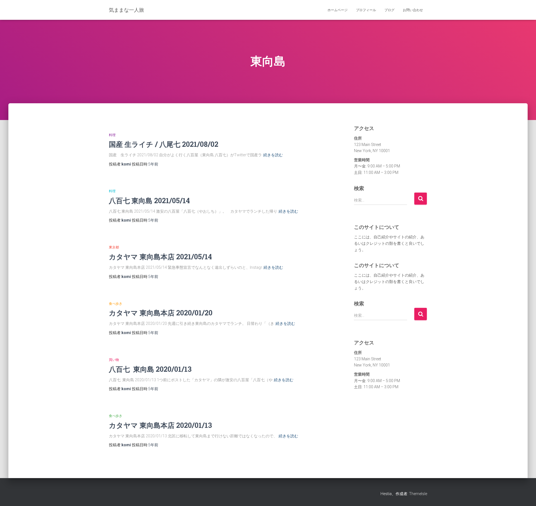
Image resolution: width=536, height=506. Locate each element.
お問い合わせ (413, 10)
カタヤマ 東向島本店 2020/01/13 (160, 425)
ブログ (389, 10)
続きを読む (273, 155)
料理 (112, 135)
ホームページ (337, 10)
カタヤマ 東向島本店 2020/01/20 (160, 312)
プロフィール (366, 10)
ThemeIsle (418, 493)
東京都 (114, 247)
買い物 (114, 360)
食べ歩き (115, 304)
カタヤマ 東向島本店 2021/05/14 (160, 256)
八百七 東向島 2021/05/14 (149, 200)
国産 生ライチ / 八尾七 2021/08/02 (163, 144)
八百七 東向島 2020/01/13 (150, 369)
